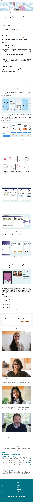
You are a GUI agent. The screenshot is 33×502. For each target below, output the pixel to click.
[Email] (9, 496)
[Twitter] (13, 496)
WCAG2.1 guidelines (5, 93)
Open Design (3, 489)
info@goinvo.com (19, 491)
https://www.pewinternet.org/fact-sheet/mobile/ (11, 461)
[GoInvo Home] (2, 1)
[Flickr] (21, 496)
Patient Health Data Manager (12, 139)
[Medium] (19, 496)
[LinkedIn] (11, 496)
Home (1, 482)
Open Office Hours (20, 485)
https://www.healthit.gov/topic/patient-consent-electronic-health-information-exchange (16, 454)
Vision (1, 487)
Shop (1, 492)
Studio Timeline (3, 490)
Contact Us (18, 487)
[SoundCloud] (24, 496)
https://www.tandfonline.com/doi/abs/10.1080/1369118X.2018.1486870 (16, 459)
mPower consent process (6, 230)
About (18, 482)
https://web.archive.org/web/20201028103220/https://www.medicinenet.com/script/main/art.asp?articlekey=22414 (16, 448)
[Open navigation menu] (31, 1)
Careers (18, 483)
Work (1, 483)
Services (2, 485)
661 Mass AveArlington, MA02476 (20, 490)
